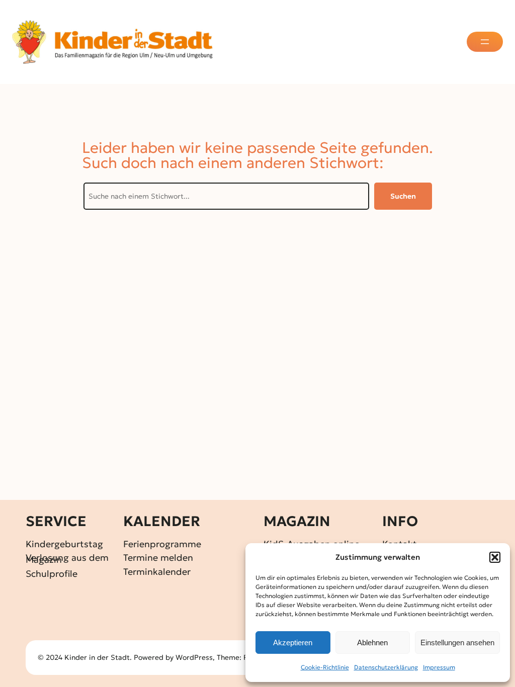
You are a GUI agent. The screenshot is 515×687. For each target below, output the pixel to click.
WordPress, (196, 657)
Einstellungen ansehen (457, 642)
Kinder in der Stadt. (98, 657)
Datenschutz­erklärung (386, 667)
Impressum (439, 667)
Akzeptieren (292, 642)
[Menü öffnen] (485, 42)
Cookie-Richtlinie (325, 667)
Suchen (403, 196)
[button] (495, 557)
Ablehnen (372, 642)
